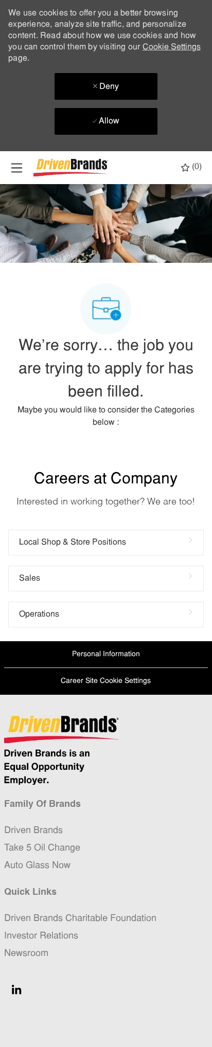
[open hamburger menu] (16, 167)
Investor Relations (41, 936)
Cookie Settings (172, 47)
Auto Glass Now (37, 866)
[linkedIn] (16, 989)
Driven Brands (33, 831)
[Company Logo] (72, 168)
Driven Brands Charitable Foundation (80, 919)
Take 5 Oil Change (42, 848)
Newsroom (26, 954)
